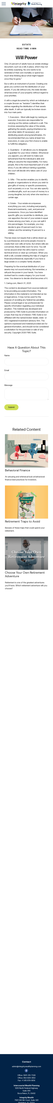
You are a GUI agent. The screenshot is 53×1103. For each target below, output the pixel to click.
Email (6, 370)
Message (8, 385)
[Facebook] (26, 1070)
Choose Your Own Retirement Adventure (25, 574)
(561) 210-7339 (29, 1075)
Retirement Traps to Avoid (22, 521)
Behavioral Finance (17, 470)
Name (7, 355)
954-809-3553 (29, 1078)
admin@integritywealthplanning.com (26, 1066)
